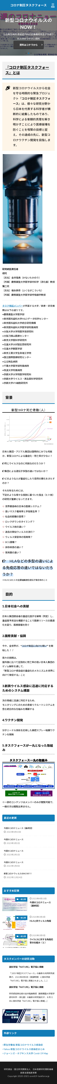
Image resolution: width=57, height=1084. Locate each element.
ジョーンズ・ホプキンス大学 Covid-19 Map (26, 1053)
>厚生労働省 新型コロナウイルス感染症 (22, 1045)
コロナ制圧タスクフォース (28, 5)
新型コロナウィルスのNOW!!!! (18, 873)
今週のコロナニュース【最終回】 (18, 828)
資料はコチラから (28, 44)
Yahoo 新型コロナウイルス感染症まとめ (24, 1049)
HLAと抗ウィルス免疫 (40, 921)
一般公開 (22, 899)
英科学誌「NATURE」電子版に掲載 (26, 967)
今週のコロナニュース (13, 839)
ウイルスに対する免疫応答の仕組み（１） (41, 941)
